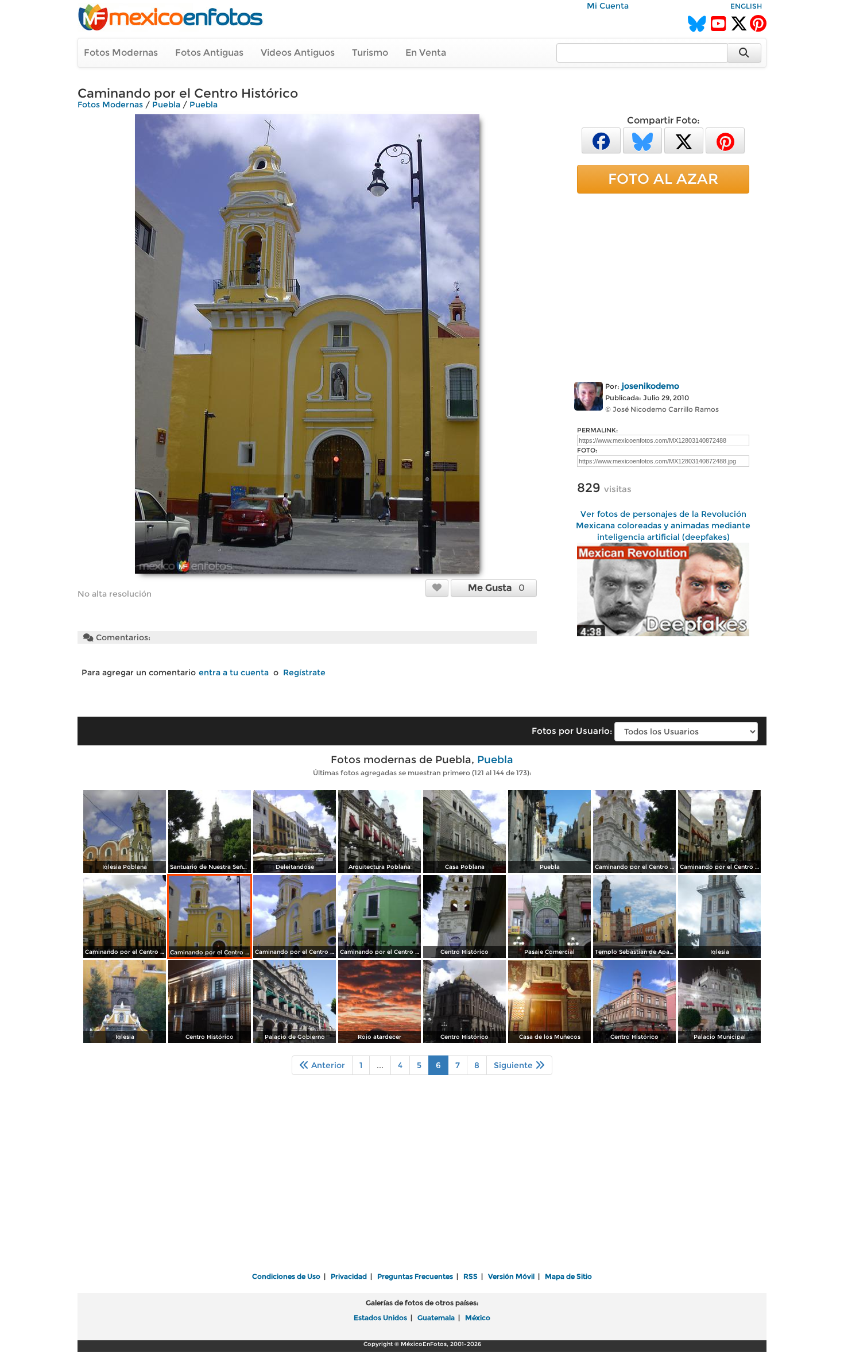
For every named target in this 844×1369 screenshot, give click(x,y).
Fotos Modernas (121, 52)
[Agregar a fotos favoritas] (436, 587)
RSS (470, 1276)
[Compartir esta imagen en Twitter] (683, 139)
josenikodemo (650, 386)
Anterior (327, 1065)
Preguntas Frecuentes (415, 1276)
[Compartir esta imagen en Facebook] (601, 139)
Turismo (370, 52)
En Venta (425, 52)
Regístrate (304, 672)
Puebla (166, 104)
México (477, 1317)
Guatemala (436, 1317)
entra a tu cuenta (234, 672)
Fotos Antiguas (209, 52)
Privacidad (349, 1276)
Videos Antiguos (298, 52)
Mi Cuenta (608, 6)
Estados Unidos (380, 1317)
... (380, 1065)
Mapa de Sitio (568, 1276)
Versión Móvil (511, 1276)
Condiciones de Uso (286, 1276)
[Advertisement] (663, 285)
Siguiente (514, 1065)
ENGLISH (746, 6)
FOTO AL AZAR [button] (663, 178)
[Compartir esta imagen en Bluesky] (642, 139)
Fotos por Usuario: (572, 730)
